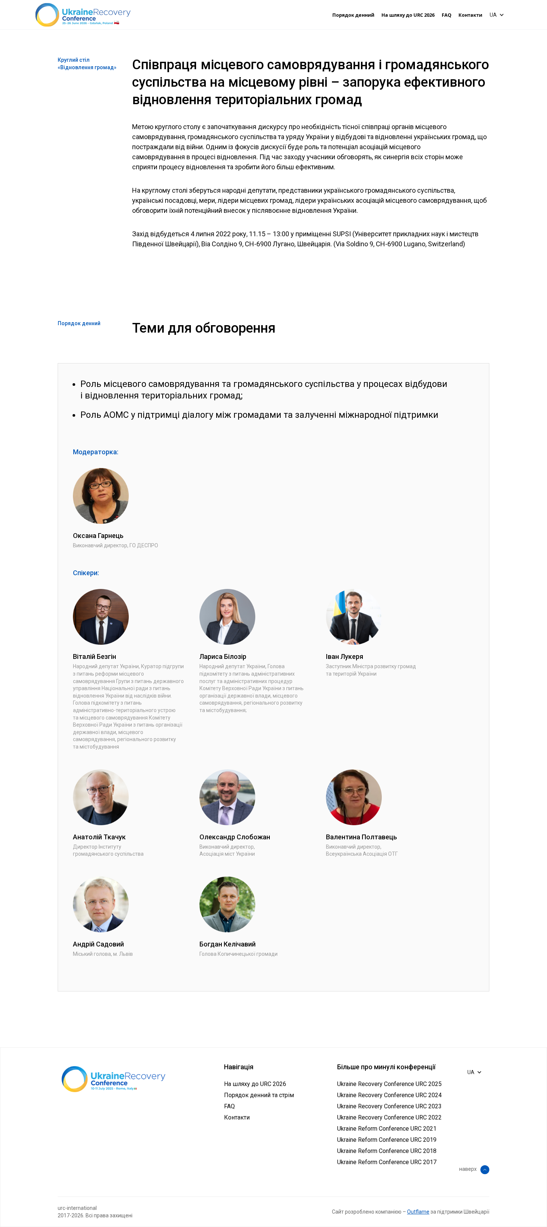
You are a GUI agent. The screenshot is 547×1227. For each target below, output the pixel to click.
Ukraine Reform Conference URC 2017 (386, 1162)
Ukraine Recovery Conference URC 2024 (389, 1095)
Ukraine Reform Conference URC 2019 (386, 1139)
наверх (468, 1169)
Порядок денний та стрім (259, 1095)
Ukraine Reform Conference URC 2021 (386, 1128)
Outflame (418, 1212)
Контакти (470, 15)
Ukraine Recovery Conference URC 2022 (389, 1117)
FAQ (446, 15)
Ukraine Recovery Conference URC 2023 (389, 1106)
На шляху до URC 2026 (408, 15)
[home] (83, 15)
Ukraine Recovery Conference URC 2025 (389, 1083)
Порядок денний (353, 15)
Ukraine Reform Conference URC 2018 (386, 1150)
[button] (499, 15)
